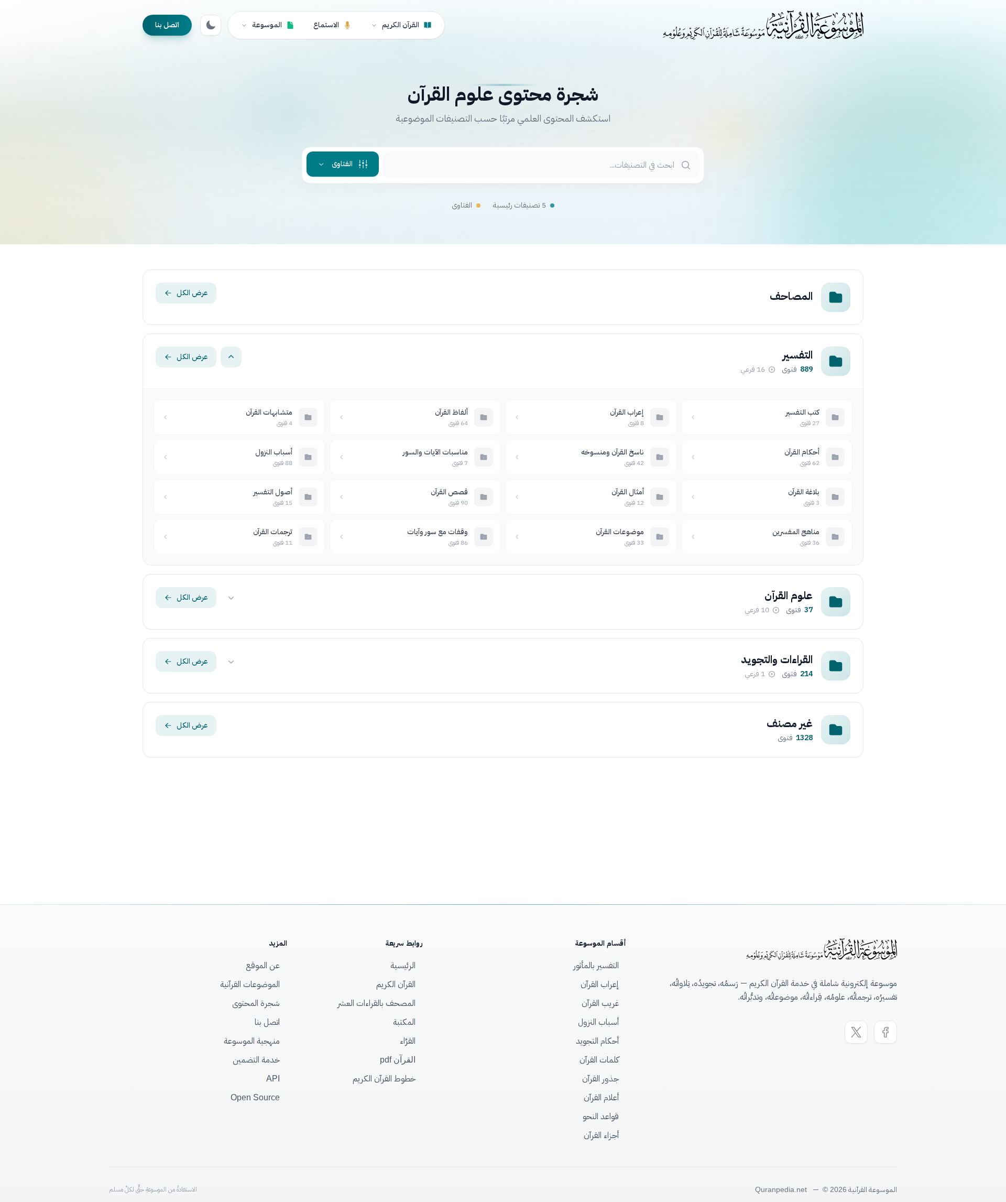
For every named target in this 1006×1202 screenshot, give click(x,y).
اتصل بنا (167, 24)
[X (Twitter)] (856, 1032)
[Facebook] (885, 1032)
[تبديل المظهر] (210, 25)
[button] (343, 164)
